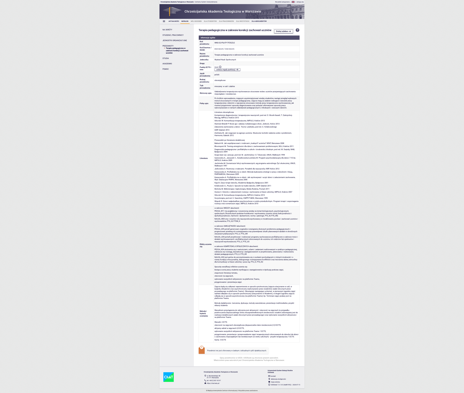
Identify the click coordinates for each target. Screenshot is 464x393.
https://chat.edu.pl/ (213, 383)
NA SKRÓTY (167, 30)
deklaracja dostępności (278, 379)
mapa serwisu (275, 382)
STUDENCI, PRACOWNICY (173, 35)
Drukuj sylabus (282, 31)
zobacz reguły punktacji (225, 70)
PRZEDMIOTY (168, 46)
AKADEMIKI (167, 64)
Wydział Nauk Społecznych (225, 60)
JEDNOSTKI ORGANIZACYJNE (175, 40)
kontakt (273, 376)
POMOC (166, 69)
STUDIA (166, 58)
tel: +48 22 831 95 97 (214, 380)
